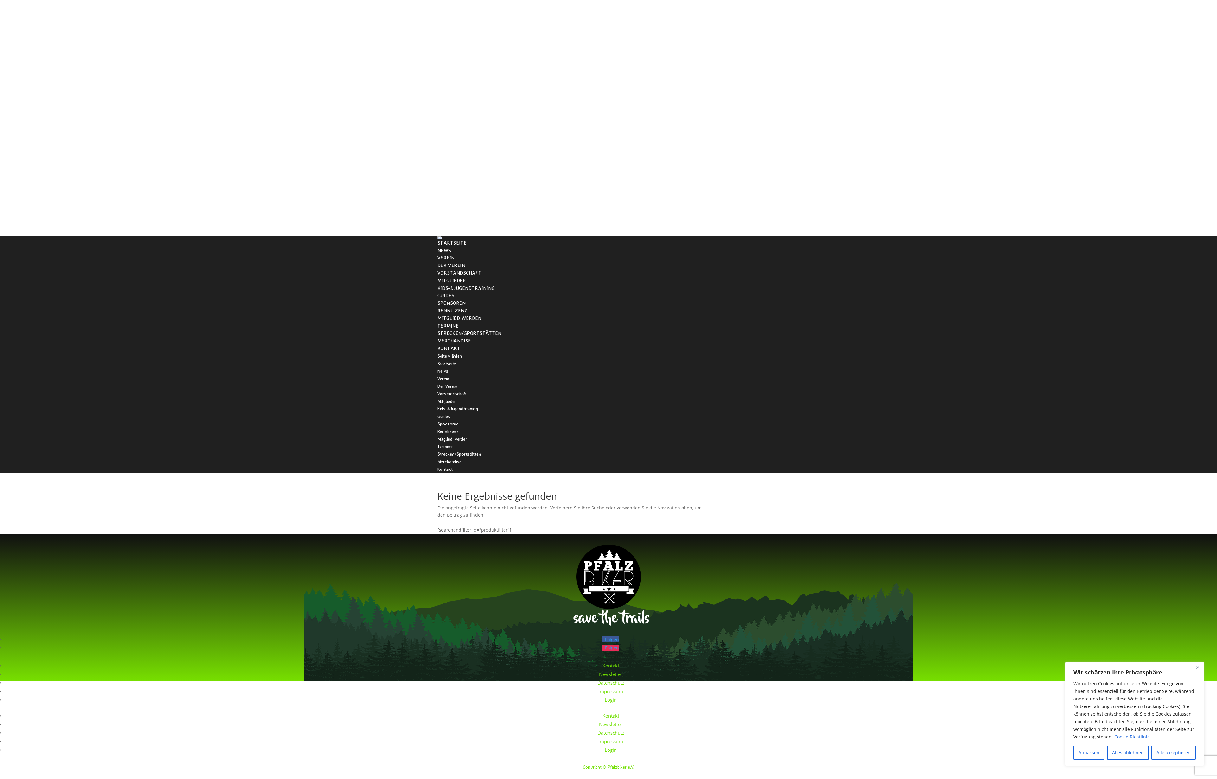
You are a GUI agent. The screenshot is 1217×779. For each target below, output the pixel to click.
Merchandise (454, 340)
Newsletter (610, 674)
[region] (1134, 714)
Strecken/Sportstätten (469, 333)
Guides (445, 295)
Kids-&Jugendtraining (466, 288)
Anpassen (1089, 753)
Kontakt (448, 348)
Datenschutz (610, 683)
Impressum (610, 691)
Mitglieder (451, 280)
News (444, 250)
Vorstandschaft (459, 273)
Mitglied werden (459, 318)
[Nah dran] (1197, 667)
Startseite (452, 242)
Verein (445, 257)
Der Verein (451, 265)
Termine (448, 325)
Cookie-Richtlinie (1132, 737)
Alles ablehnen (1128, 753)
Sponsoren (451, 303)
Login (611, 700)
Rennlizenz (452, 310)
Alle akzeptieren (1173, 753)
